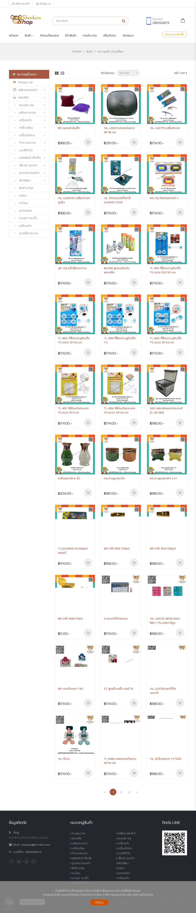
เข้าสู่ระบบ (45, 4)
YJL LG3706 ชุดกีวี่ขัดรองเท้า (163, 690)
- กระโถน (20, 203)
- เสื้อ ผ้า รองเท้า (25, 165)
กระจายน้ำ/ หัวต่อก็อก (110, 51)
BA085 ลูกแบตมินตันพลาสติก (117, 270)
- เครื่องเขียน (23, 127)
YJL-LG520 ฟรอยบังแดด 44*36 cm (119, 130)
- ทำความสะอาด (24, 142)
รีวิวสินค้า (70, 35)
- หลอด (19, 195)
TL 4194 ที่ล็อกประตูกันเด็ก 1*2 (120, 340)
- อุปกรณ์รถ (22, 210)
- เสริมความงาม (24, 112)
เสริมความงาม (79, 843)
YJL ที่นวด (64, 758)
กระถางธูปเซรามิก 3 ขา (163, 478)
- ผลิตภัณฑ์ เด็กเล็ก (27, 157)
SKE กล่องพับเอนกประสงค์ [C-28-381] (166, 410)
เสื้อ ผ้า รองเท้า (125, 858)
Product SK (25, 82)
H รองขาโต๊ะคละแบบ (116, 618)
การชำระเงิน (90, 35)
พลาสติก (23, 97)
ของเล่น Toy (124, 838)
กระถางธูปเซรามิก (114, 478)
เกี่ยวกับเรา (109, 35)
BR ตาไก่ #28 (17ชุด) (70, 618)
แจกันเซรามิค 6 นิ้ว (69, 478)
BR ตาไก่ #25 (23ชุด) (117, 548)
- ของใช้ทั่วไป (23, 150)
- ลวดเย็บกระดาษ (25, 233)
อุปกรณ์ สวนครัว (81, 863)
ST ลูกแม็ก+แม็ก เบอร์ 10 (118, 688)
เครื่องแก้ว (123, 878)
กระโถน (75, 873)
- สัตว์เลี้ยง (22, 180)
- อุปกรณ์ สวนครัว (26, 173)
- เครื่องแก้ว (22, 225)
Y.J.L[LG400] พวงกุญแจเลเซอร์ (73, 550)
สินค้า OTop (78, 868)
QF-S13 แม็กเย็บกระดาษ (72, 268)
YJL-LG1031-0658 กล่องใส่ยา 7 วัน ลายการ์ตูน (165, 620)
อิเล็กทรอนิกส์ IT (28, 90)
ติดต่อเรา (128, 35)
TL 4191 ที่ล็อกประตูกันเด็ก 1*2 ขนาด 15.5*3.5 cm (165, 270)
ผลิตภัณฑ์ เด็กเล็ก (81, 858)
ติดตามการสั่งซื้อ (174, 34)
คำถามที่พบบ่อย (49, 35)
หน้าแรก (13, 35)
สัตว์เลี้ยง (123, 863)
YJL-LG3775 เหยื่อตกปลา (165, 128)
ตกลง (99, 902)
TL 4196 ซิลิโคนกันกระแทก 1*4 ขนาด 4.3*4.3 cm (119, 410)
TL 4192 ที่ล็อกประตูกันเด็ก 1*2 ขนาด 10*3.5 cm (74, 340)
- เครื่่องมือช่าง (24, 135)
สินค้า (89, 51)
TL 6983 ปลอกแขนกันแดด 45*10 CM (120, 760)
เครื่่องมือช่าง (124, 848)
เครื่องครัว (123, 843)
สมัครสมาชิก (23, 4)
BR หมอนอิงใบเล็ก (69, 128)
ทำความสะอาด (79, 853)
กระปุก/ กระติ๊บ (80, 878)
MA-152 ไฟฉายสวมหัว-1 (164, 198)
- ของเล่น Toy (23, 105)
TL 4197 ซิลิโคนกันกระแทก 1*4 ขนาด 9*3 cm (73, 410)
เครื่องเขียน (78, 848)
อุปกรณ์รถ (123, 873)
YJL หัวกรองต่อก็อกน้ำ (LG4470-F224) (117, 200)
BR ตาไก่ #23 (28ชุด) (163, 548)
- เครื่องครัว (22, 120)
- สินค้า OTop (23, 188)
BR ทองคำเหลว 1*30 (70, 688)
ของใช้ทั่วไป (123, 853)
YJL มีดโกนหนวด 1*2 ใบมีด (166, 758)
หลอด (120, 868)
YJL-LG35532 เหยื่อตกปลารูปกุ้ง (74, 200)
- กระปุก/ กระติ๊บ (25, 218)
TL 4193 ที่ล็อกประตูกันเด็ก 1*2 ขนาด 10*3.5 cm (166, 340)
